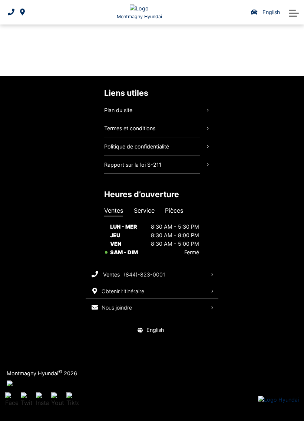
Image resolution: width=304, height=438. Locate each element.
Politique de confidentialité (136, 146)
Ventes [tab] (113, 210)
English (271, 12)
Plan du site (118, 110)
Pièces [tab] (174, 210)
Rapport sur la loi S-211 (133, 164)
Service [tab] (144, 210)
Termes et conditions (129, 128)
